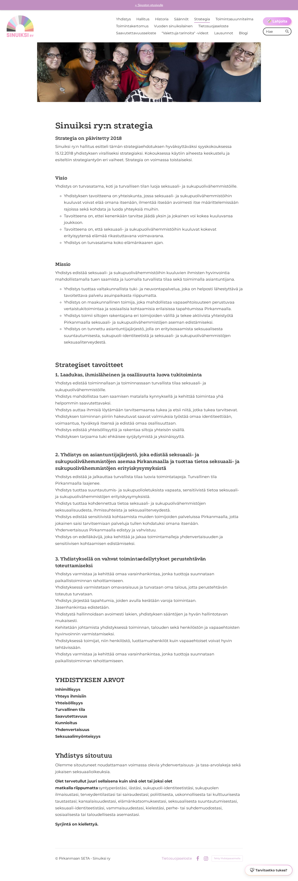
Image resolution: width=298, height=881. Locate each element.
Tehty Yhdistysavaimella (227, 858)
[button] (269, 870)
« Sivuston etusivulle (149, 5)
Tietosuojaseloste (177, 858)
